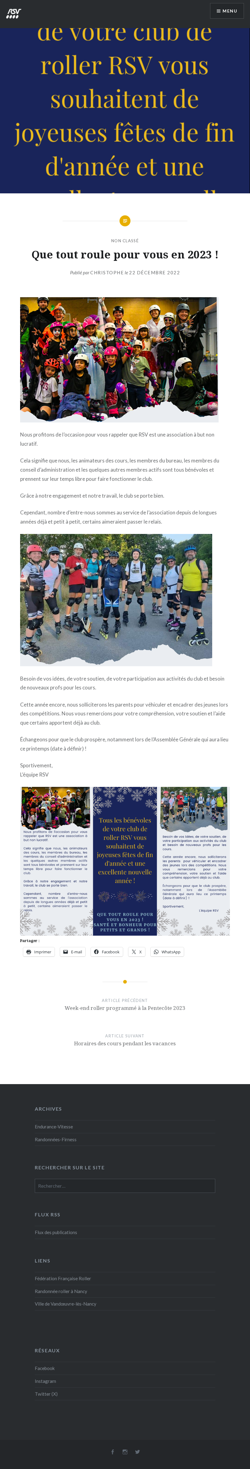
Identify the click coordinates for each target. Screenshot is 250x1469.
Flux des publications (56, 1232)
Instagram (45, 1381)
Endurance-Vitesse (54, 1126)
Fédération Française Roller (63, 1278)
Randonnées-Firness (56, 1139)
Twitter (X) (46, 1394)
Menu (230, 10)
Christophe (107, 272)
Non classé (125, 240)
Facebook (45, 1368)
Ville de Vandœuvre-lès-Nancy (65, 1303)
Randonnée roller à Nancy (61, 1291)
